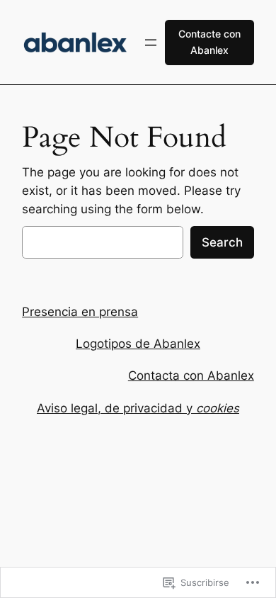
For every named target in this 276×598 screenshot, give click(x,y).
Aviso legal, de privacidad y (138, 408)
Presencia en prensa (80, 312)
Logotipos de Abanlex (138, 344)
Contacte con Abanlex (209, 41)
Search (222, 242)
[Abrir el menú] (150, 42)
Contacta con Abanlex (191, 375)
